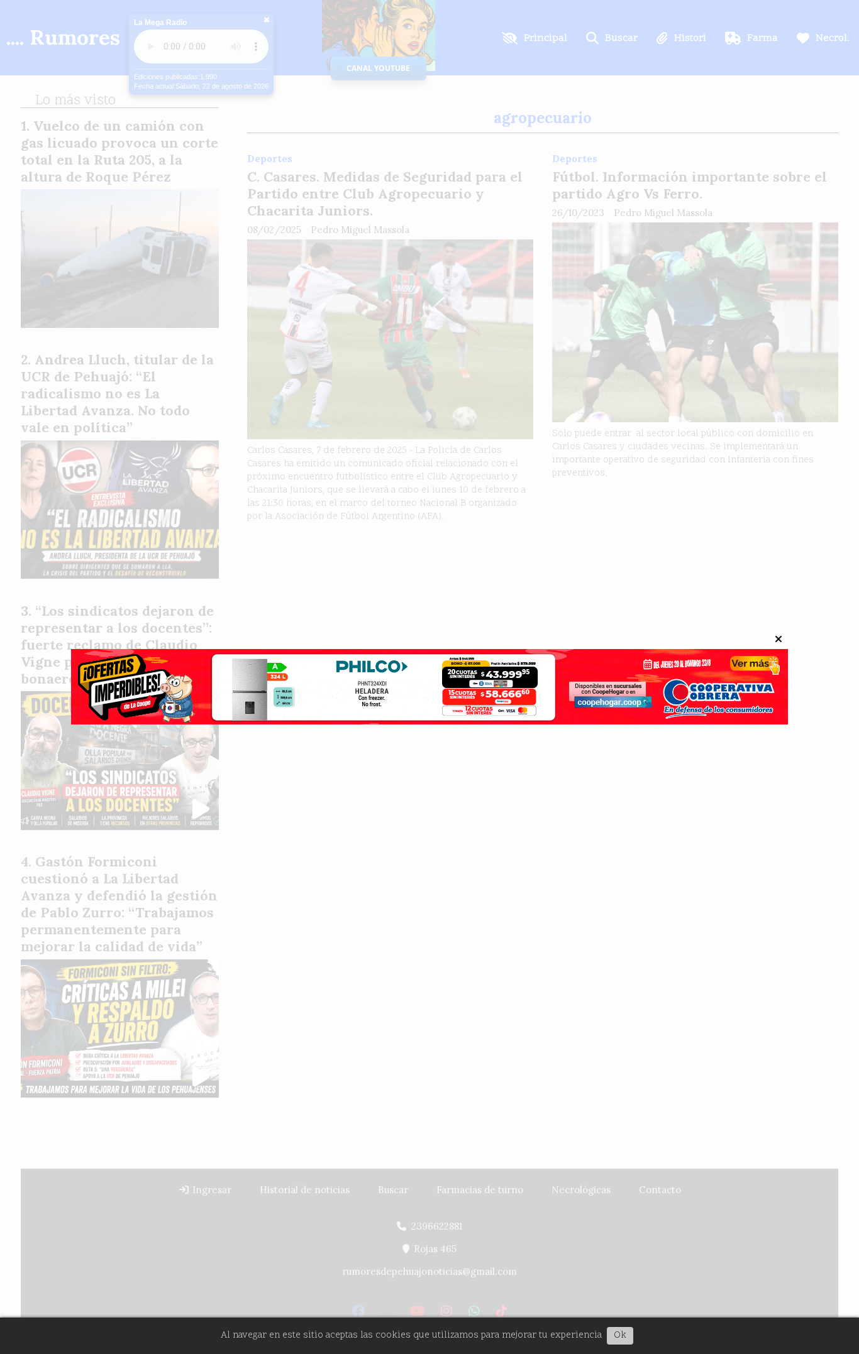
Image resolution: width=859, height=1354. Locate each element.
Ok (620, 1335)
